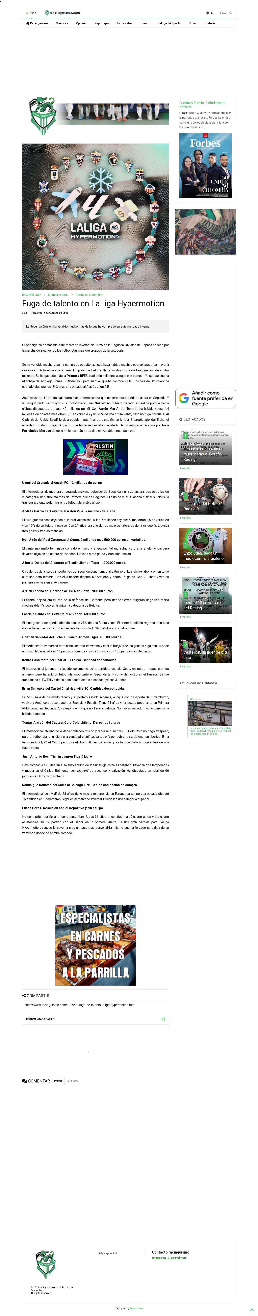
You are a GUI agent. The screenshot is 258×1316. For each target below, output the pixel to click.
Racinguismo (38, 23)
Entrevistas (124, 23)
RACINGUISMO (31, 294)
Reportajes (102, 23)
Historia (210, 23)
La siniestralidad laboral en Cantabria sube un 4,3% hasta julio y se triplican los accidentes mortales (211, 731)
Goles (193, 23)
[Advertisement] (129, 61)
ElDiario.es (196, 699)
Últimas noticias (58, 294)
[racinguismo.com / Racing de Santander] (62, 14)
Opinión (81, 23)
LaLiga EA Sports (169, 23)
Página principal (108, 1253)
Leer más (185, 468)
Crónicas (62, 23)
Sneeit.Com (136, 1308)
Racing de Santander (89, 294)
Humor (145, 23)
